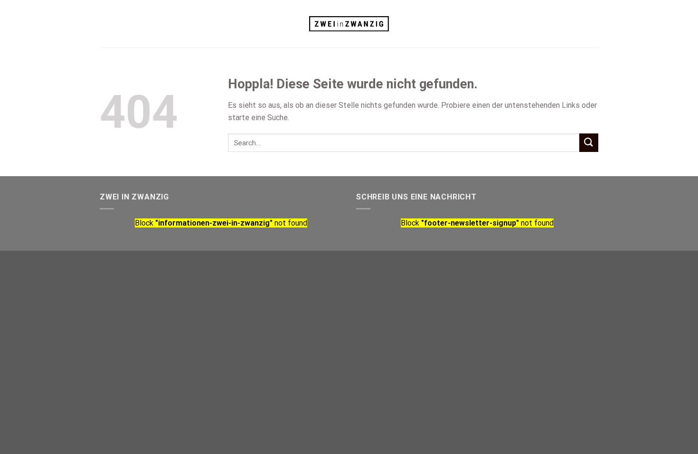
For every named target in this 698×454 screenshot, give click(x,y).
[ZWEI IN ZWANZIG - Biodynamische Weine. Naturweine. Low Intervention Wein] (349, 24)
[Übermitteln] (588, 142)
